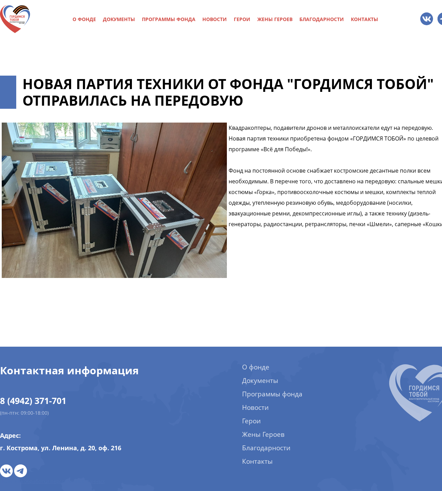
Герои (242, 19)
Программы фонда (168, 19)
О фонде (84, 19)
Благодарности (321, 19)
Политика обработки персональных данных (52, 481)
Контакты (364, 19)
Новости (214, 19)
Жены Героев (274, 19)
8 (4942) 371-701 (33, 400)
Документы (119, 19)
